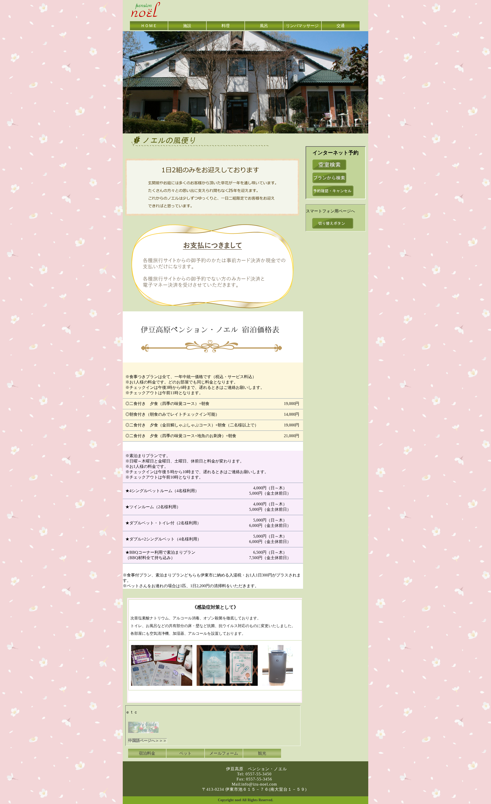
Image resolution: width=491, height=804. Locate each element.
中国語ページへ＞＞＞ (147, 741)
